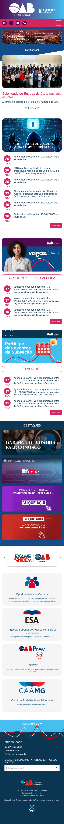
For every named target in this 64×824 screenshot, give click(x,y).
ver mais (56, 225)
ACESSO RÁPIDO (31, 723)
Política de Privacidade (15, 753)
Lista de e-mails (11, 750)
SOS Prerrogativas (13, 746)
